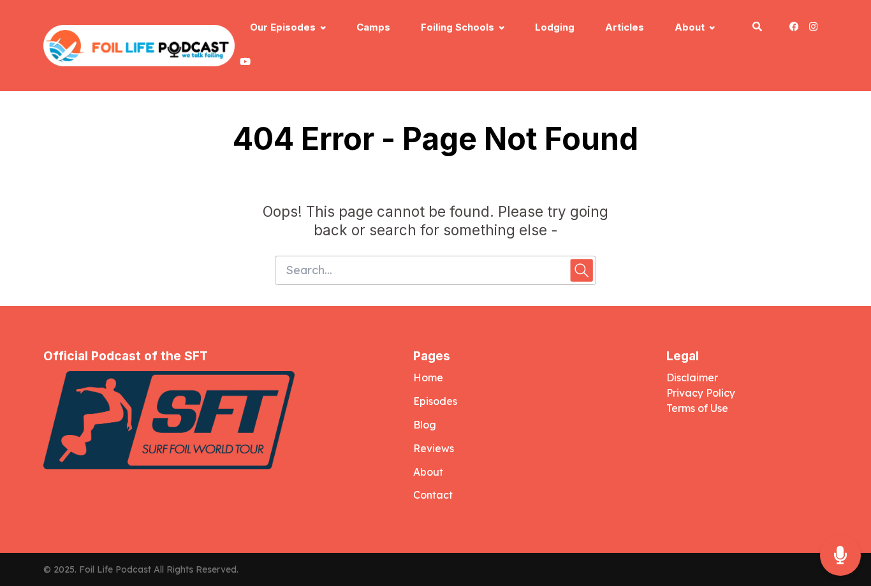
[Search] (757, 28)
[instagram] (813, 28)
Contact (433, 494)
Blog (424, 424)
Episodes (435, 401)
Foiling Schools (457, 27)
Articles (624, 27)
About (690, 27)
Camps (373, 27)
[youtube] (243, 63)
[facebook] (794, 28)
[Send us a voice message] (840, 555)
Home (428, 377)
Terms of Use (697, 408)
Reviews (433, 448)
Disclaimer (692, 377)
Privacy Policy (702, 392)
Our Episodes (283, 27)
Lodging (555, 27)
